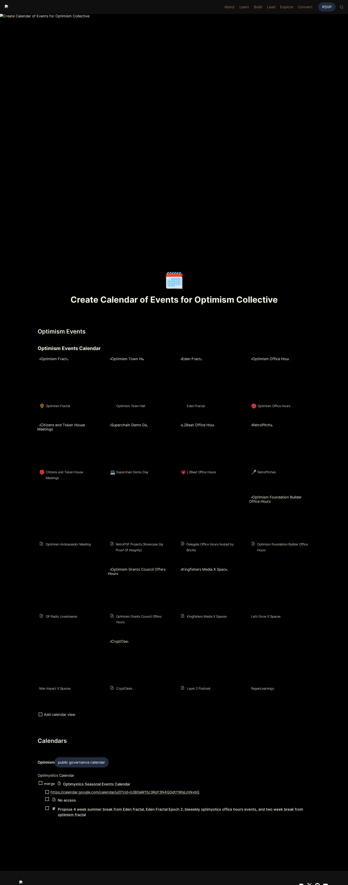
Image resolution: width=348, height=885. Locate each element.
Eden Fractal (189, 359)
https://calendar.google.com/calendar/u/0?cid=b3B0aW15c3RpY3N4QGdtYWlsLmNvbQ (125, 792)
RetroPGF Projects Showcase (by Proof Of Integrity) (136, 499)
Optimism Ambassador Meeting (64, 497)
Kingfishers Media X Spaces (202, 569)
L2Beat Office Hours (196, 425)
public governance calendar (81, 762)
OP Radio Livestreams (56, 569)
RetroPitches (260, 425)
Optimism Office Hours (268, 359)
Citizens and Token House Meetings (67, 425)
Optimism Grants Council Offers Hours (135, 571)
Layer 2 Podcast (192, 641)
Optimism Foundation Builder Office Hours (279, 499)
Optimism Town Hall (125, 359)
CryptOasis (117, 641)
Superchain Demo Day (127, 425)
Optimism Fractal (51, 359)
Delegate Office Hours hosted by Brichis (206, 499)
